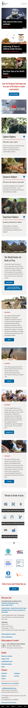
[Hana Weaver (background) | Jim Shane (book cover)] (14, 63)
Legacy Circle (5, 659)
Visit (7, 706)
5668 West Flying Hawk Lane (9, 603)
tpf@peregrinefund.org (9, 688)
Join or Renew (14, 94)
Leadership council (6, 661)
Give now (5, 27)
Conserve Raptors (10, 176)
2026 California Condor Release (16, 644)
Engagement (9, 432)
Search (23, 4)
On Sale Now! (7, 76)
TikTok (3, 679)
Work (2, 706)
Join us (14, 589)
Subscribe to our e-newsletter (10, 683)
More (25, 706)
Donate (20, 706)
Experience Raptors (11, 216)
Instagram (17, 673)
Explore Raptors (9, 136)
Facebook (4, 673)
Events (9, 381)
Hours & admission (6, 637)
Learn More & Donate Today (11, 51)
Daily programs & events (8, 634)
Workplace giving (6, 664)
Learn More (9, 282)
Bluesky (3, 676)
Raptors (13, 706)
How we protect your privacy (8, 702)
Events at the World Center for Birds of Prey (13, 288)
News (9, 340)
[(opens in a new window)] (14, 107)
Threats (9, 481)
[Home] (4, 4)
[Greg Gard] (14, 13)
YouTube (16, 676)
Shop (2, 667)
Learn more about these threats (14, 495)
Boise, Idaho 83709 (7, 605)
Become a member (6, 656)
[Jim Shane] (14, 38)
